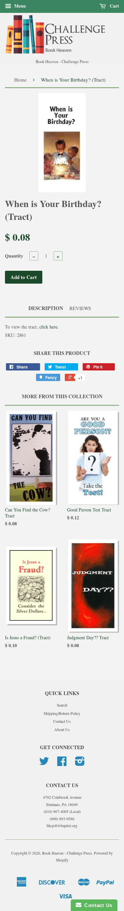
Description (45, 308)
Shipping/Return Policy (62, 713)
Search (62, 705)
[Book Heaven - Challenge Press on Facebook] (62, 763)
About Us (62, 729)
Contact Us (62, 721)
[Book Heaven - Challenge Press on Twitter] (44, 763)
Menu (19, 5)
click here (48, 327)
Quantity (14, 255)
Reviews (80, 308)
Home (20, 79)
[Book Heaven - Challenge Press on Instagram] (80, 763)
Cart (113, 5)
